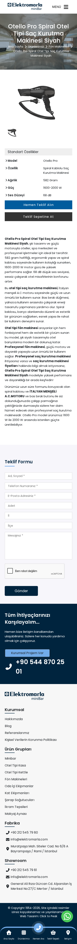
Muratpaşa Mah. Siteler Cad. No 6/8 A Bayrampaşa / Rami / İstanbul (39, 848)
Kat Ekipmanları (17, 793)
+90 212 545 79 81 (24, 870)
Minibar (10, 758)
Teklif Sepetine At (38, 216)
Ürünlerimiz (36, 46)
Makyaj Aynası (16, 813)
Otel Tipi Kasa (15, 765)
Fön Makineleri (59, 46)
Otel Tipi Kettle (16, 772)
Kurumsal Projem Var (27, 653)
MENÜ (56, 6)
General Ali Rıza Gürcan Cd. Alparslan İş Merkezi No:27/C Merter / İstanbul (41, 886)
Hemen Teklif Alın (38, 205)
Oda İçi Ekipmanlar (19, 786)
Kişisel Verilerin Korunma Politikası (31, 739)
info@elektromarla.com (29, 839)
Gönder (21, 590)
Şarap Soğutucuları (19, 800)
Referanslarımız (17, 733)
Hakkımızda (14, 719)
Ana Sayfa (15, 46)
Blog (8, 726)
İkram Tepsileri (16, 807)
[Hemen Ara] (38, 929)
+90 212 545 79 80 (24, 832)
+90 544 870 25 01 (40, 666)
